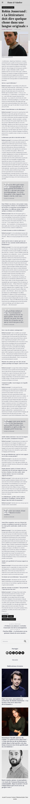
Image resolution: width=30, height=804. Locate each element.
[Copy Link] (19, 652)
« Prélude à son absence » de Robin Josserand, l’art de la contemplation (15, 626)
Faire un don (15, 659)
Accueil (4, 797)
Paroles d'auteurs (8, 7)
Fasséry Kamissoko (7, 29)
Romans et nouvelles (9, 619)
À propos (8, 797)
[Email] (10, 652)
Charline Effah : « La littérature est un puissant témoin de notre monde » (15, 632)
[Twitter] (16, 652)
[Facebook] (7, 652)
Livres (11, 616)
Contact (14, 797)
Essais (4, 616)
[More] (22, 652)
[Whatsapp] (13, 652)
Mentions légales (20, 797)
